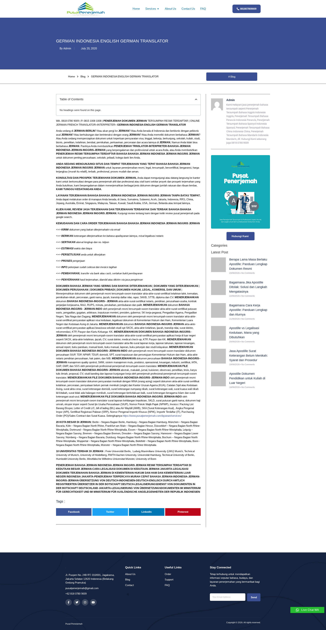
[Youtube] (93, 602)
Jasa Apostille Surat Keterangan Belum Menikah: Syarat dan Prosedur (248, 355)
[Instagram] (85, 602)
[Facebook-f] (68, 602)
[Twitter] (77, 602)
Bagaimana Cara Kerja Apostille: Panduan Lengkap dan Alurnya (248, 310)
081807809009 (248, 8)
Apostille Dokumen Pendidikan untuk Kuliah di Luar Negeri (247, 378)
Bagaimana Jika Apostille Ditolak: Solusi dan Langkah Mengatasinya (248, 287)
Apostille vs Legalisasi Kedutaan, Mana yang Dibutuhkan (244, 332)
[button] (196, 99)
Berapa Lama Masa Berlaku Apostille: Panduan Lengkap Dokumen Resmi (248, 264)
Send (254, 597)
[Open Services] (158, 9)
